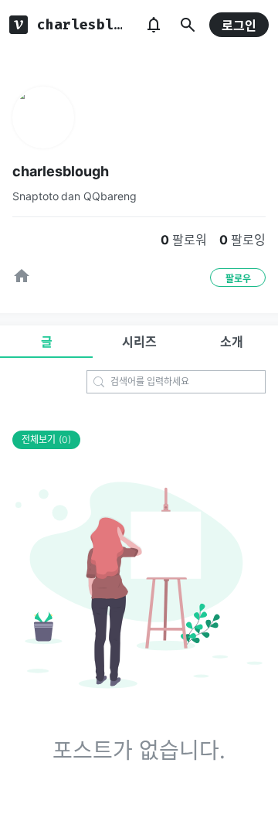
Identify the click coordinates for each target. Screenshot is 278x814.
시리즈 (139, 341)
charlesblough (60, 171)
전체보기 (46, 439)
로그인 (239, 25)
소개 (231, 341)
